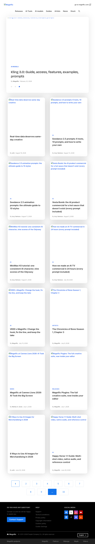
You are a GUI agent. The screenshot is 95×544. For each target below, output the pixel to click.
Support (38, 512)
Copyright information (43, 521)
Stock (73, 11)
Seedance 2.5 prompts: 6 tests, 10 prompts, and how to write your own (68, 142)
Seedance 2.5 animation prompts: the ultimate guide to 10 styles (25, 205)
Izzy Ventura (58, 153)
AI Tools (28, 11)
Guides (49, 11)
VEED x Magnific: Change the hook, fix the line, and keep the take (25, 332)
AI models (39, 11)
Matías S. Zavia (17, 407)
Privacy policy (40, 518)
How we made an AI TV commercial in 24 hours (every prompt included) (67, 268)
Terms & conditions (42, 515)
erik (13, 153)
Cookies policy (41, 523)
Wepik (76, 541)
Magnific (16, 81)
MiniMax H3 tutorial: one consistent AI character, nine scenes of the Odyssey (24, 268)
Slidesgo (66, 541)
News (65, 11)
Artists (57, 11)
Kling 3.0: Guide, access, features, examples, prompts (45, 74)
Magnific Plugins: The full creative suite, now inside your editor (67, 395)
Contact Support (16, 519)
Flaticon (56, 541)
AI (53, 135)
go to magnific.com (82, 5)
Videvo (85, 541)
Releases (19, 11)
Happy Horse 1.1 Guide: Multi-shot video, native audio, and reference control (67, 459)
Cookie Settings (41, 526)
